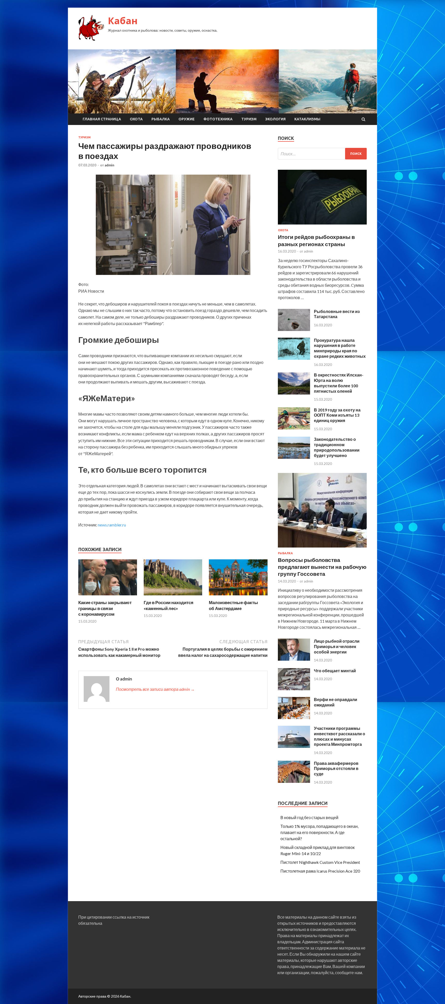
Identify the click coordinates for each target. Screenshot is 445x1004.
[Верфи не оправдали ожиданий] (294, 717)
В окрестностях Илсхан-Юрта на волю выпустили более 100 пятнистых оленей (338, 382)
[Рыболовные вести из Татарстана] (294, 329)
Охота (136, 119)
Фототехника (218, 119)
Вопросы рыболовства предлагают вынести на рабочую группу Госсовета (322, 567)
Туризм (248, 119)
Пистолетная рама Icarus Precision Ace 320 (320, 870)
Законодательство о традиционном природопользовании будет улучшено (337, 447)
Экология (275, 119)
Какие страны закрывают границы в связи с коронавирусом (105, 608)
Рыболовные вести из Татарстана (337, 314)
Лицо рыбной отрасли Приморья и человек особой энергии (337, 646)
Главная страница (102, 119)
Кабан (123, 20)
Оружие (186, 119)
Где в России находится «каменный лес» (168, 605)
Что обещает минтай (335, 670)
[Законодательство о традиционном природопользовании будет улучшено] (294, 457)
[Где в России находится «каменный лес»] (173, 596)
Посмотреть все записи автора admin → (155, 689)
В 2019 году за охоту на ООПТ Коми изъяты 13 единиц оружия (337, 415)
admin (109, 165)
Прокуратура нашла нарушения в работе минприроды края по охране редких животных (340, 348)
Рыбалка (160, 119)
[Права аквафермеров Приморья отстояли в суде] (294, 781)
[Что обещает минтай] (294, 688)
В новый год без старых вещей (309, 817)
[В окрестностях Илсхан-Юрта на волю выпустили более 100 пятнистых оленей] (294, 392)
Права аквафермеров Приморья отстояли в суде (336, 768)
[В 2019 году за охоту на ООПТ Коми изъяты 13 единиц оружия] (294, 427)
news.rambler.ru (112, 524)
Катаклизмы (307, 119)
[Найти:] (322, 153)
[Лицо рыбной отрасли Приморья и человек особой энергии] (294, 659)
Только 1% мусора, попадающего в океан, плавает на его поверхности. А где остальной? (319, 832)
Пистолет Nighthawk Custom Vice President (320, 862)
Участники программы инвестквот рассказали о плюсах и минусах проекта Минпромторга (339, 736)
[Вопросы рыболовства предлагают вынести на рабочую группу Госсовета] (322, 548)
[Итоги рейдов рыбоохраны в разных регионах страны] (322, 225)
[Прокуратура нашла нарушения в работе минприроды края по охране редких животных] (294, 358)
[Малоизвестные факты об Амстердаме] (238, 596)
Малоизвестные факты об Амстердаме (233, 605)
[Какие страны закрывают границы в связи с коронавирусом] (107, 596)
